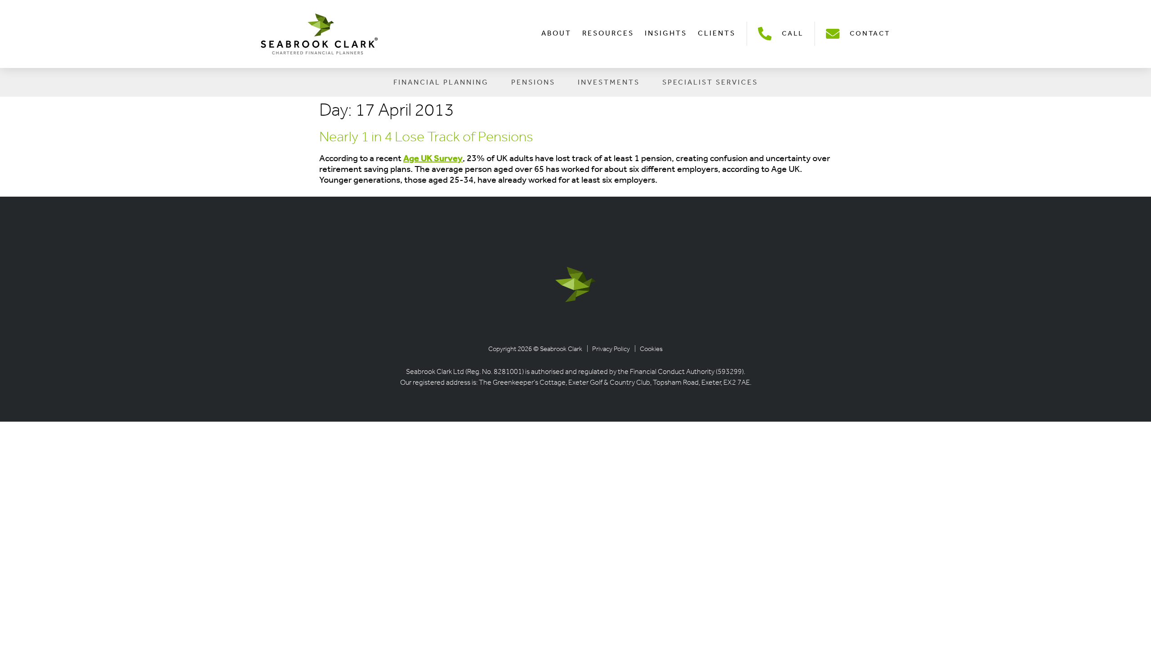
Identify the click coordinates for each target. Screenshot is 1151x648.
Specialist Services (710, 82)
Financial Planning (441, 82)
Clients (717, 33)
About (556, 33)
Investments (609, 82)
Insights (666, 33)
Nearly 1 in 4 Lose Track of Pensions (426, 137)
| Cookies (648, 349)
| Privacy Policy (608, 349)
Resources (608, 33)
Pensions (533, 82)
